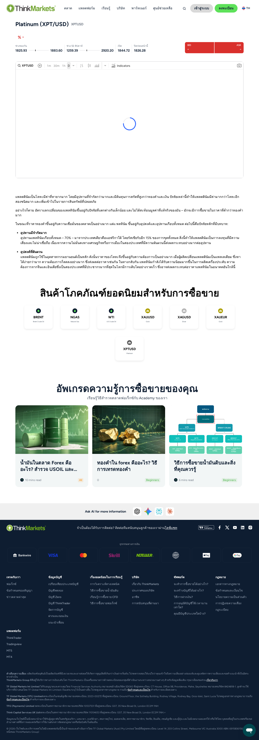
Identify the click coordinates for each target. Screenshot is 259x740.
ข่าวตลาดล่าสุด (16, 597)
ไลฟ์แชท (171, 528)
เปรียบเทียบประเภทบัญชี (63, 584)
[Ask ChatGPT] (137, 511)
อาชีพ (135, 597)
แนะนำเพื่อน (56, 622)
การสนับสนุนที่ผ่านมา (145, 603)
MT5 (9, 650)
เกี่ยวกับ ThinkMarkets (145, 584)
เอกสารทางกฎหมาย (227, 584)
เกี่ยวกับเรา (212, 680)
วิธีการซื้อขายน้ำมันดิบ (104, 590)
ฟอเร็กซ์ (11, 584)
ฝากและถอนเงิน (58, 616)
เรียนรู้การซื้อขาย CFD (104, 597)
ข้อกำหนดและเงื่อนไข (229, 590)
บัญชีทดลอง (55, 590)
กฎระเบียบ (221, 610)
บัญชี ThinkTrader (59, 603)
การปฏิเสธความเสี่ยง (228, 603)
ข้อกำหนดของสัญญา (19, 590)
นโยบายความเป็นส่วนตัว (230, 597)
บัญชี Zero (54, 597)
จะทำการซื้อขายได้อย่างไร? (191, 584)
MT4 (9, 657)
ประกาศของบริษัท (143, 590)
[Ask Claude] (170, 511)
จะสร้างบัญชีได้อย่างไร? (189, 590)
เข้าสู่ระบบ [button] (201, 8)
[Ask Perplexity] (159, 511)
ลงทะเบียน (226, 8)
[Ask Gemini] (148, 511)
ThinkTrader (13, 638)
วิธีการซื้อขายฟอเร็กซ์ (103, 603)
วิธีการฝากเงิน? (183, 597)
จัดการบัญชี (55, 610)
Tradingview (14, 644)
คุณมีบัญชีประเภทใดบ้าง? (190, 613)
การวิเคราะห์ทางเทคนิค (104, 584)
